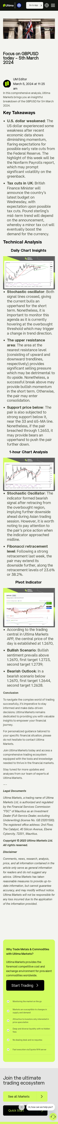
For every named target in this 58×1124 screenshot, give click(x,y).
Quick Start (16, 1110)
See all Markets (18, 1096)
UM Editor (20, 79)
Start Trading (22, 985)
